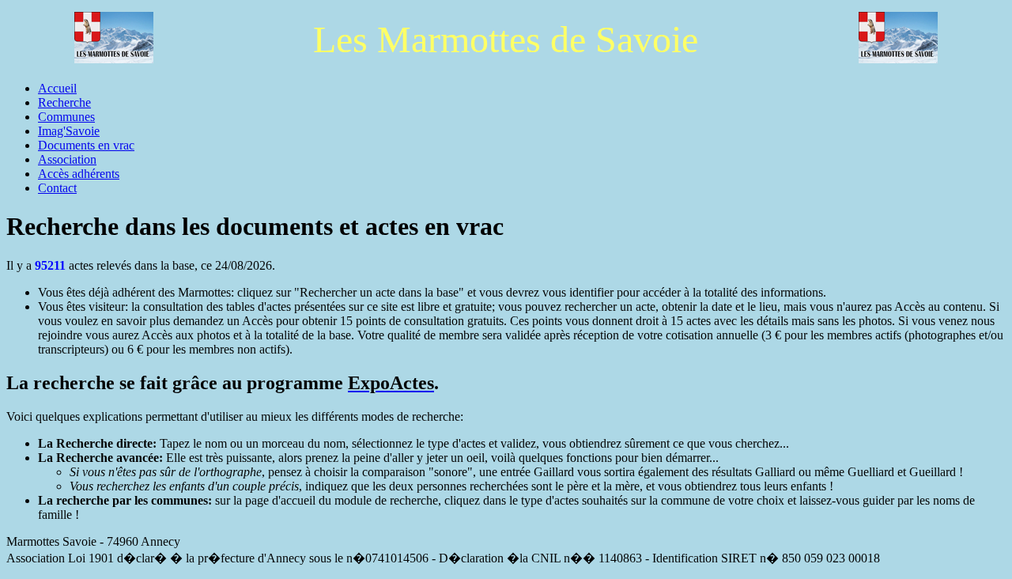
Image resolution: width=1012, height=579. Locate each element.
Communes (66, 116)
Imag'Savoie (69, 131)
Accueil (57, 88)
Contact (57, 188)
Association (67, 159)
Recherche (64, 102)
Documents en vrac (86, 145)
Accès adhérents (78, 173)
